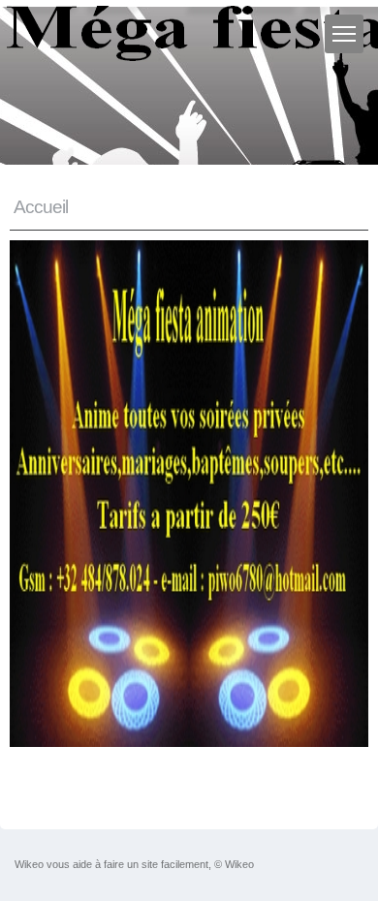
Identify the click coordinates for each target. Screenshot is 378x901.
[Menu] (344, 34)
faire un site (131, 864)
